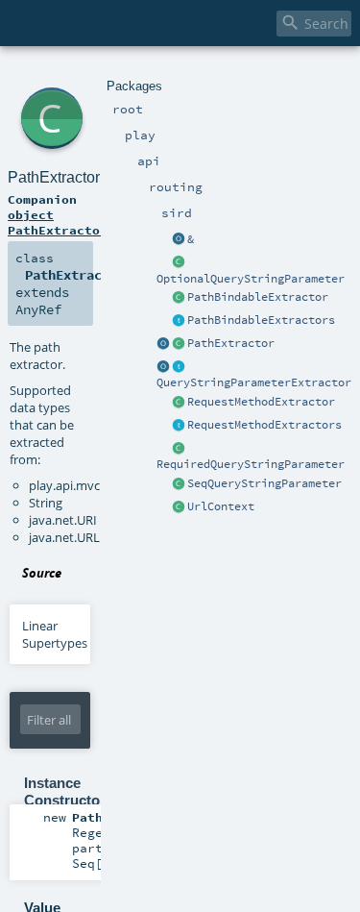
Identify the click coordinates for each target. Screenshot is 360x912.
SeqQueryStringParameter (264, 483)
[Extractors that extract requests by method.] (178, 425)
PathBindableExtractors (261, 320)
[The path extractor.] (178, 344)
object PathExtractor (58, 222)
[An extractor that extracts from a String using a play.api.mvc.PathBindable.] (178, 298)
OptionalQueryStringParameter (250, 278)
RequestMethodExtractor (261, 401)
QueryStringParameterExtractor (253, 382)
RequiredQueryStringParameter (250, 464)
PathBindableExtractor (257, 297)
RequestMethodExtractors (264, 424)
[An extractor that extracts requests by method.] (178, 402)
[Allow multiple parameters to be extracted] (178, 240)
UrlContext (220, 506)
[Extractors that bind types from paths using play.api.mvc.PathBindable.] (178, 321)
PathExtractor (231, 343)
